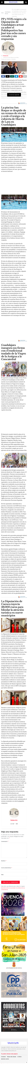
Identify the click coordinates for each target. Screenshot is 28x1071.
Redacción (5, 55)
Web (2, 874)
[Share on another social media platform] (25, 76)
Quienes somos (5, 1058)
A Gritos (19, 1056)
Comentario (4, 841)
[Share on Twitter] (8, 76)
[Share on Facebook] (3, 76)
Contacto (3, 1056)
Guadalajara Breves (7, 12)
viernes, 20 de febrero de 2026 (11, 57)
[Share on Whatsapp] (12, 76)
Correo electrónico (6, 867)
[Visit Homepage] (14, 2)
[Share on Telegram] (16, 76)
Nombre (3, 860)
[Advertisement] (14, 183)
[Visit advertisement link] (14, 929)
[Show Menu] (2, 2)
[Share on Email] (21, 76)
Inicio (2, 12)
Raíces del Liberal (11, 1056)
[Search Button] (26, 2)
